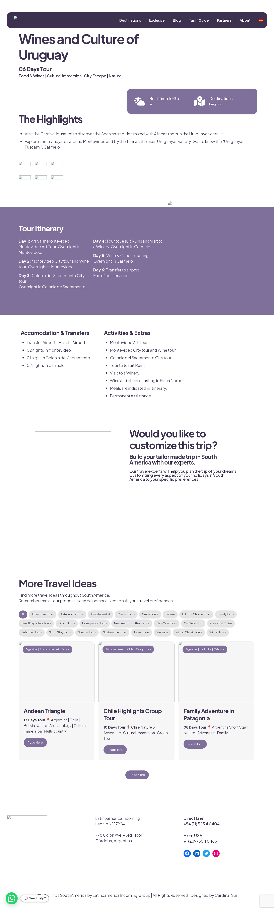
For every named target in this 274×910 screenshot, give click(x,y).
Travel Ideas (141, 632)
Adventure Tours (43, 614)
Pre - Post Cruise (221, 623)
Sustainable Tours (115, 632)
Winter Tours (217, 632)
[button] (12, 898)
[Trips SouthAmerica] (41, 20)
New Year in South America (131, 623)
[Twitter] (206, 853)
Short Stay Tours (60, 632)
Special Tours (87, 632)
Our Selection (193, 623)
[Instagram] (216, 853)
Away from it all (100, 614)
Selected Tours (31, 632)
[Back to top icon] (137, 886)
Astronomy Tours (72, 614)
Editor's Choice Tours (196, 614)
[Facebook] (187, 853)
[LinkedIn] (196, 853)
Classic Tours (126, 614)
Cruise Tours (150, 614)
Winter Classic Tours (189, 632)
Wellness (162, 632)
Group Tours (66, 623)
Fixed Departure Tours (36, 623)
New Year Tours (167, 623)
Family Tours (226, 614)
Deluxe (170, 614)
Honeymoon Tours (94, 623)
